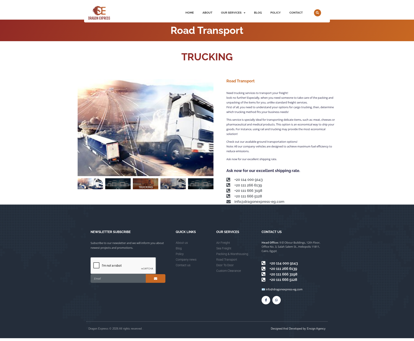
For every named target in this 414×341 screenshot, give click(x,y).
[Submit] (155, 278)
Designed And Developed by (289, 328)
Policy (275, 12)
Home (189, 12)
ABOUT (207, 12)
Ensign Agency (316, 328)
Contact (296, 12)
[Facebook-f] (266, 300)
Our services (231, 12)
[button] (317, 12)
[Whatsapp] (276, 300)
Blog (258, 12)
